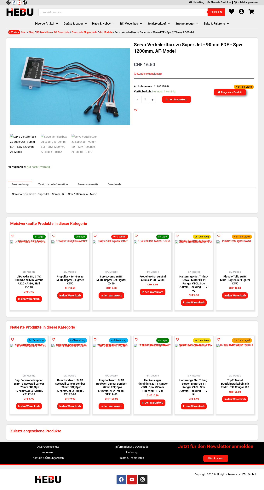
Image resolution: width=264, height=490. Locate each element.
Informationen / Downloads (131, 446)
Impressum (48, 452)
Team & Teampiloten (132, 457)
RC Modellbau (44, 32)
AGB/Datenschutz (48, 446)
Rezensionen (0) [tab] (88, 184)
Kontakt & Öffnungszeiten (48, 457)
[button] (135, 110)
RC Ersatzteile (61, 32)
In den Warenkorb (176, 99)
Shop (31, 32)
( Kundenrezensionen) (148, 73)
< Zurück (14, 32)
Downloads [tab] (114, 184)
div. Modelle (105, 32)
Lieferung (132, 452)
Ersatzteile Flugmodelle (84, 32)
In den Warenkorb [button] (29, 298)
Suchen (216, 12)
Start (23, 32)
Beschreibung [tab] (20, 184)
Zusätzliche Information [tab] (53, 184)
